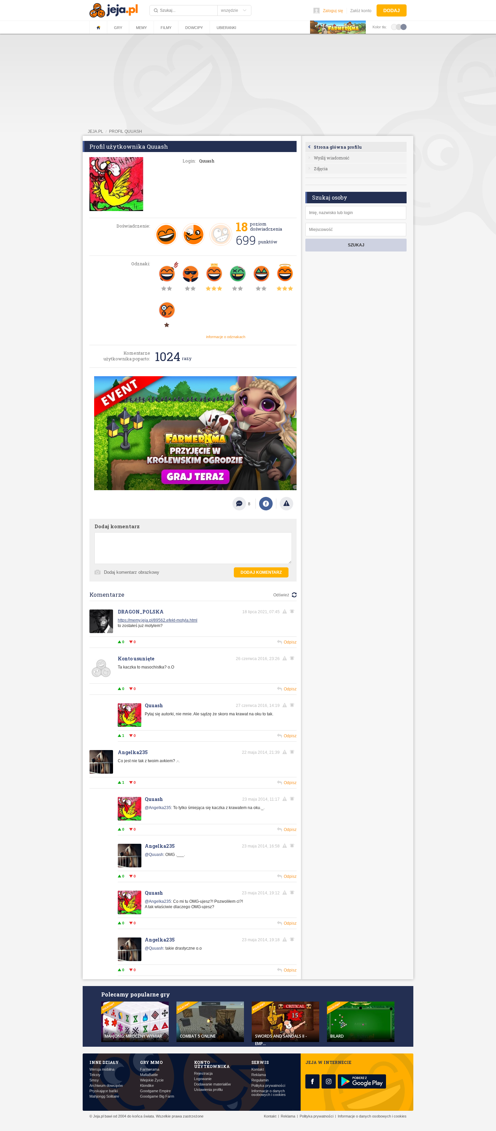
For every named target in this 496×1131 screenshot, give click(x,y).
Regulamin (260, 1080)
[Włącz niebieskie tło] (404, 27)
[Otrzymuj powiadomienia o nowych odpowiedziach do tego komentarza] (293, 611)
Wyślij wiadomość (331, 157)
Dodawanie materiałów (212, 1084)
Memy (141, 28)
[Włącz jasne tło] (394, 27)
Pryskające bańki (103, 1091)
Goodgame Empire (155, 1091)
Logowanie (203, 1079)
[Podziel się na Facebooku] (266, 503)
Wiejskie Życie (152, 1080)
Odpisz (290, 642)
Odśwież (281, 595)
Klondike (147, 1086)
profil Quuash (125, 131)
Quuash (154, 705)
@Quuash (154, 854)
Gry (118, 28)
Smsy (94, 1080)
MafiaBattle (149, 1075)
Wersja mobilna (101, 1069)
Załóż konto (360, 10)
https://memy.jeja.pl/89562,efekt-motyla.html (157, 620)
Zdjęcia (321, 168)
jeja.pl (95, 131)
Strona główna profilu (338, 147)
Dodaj (391, 10)
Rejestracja (203, 1073)
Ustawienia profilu (208, 1090)
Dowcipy (194, 28)
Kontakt (257, 1069)
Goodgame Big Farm (157, 1096)
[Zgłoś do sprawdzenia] (286, 503)
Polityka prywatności (268, 1086)
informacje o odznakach (225, 337)
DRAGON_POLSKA (141, 611)
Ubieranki (226, 28)
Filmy (166, 28)
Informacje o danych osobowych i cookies (268, 1093)
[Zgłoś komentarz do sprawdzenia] (285, 611)
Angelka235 (133, 752)
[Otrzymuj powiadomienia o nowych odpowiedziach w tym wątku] (293, 658)
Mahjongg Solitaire (104, 1096)
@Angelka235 (158, 807)
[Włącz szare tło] (399, 27)
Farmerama (149, 1069)
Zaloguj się (333, 10)
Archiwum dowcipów (106, 1086)
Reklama (258, 1075)
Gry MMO (151, 1062)
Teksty (95, 1075)
